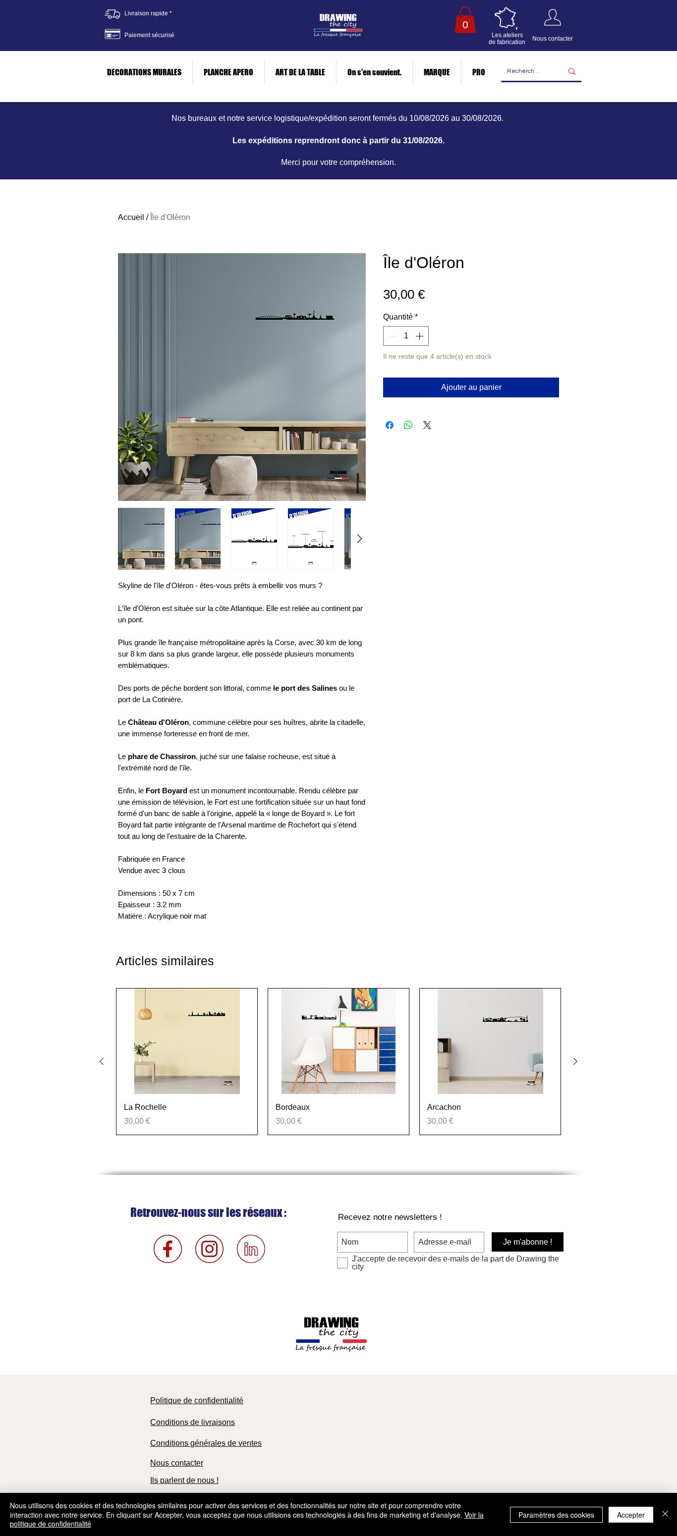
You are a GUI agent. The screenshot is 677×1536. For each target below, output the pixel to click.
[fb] (168, 1249)
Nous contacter (176, 1463)
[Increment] (420, 336)
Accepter (631, 1515)
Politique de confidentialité (196, 1400)
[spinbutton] (405, 336)
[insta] (209, 1249)
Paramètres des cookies (556, 1515)
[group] (338, 1061)
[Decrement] (391, 336)
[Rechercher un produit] (572, 71)
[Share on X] (427, 425)
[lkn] (251, 1249)
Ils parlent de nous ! (184, 1480)
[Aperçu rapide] (186, 1041)
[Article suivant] (575, 1061)
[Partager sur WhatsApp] (408, 425)
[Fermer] (665, 1514)
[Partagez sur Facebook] (389, 425)
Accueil (131, 217)
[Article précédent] (102, 1061)
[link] (465, 19)
